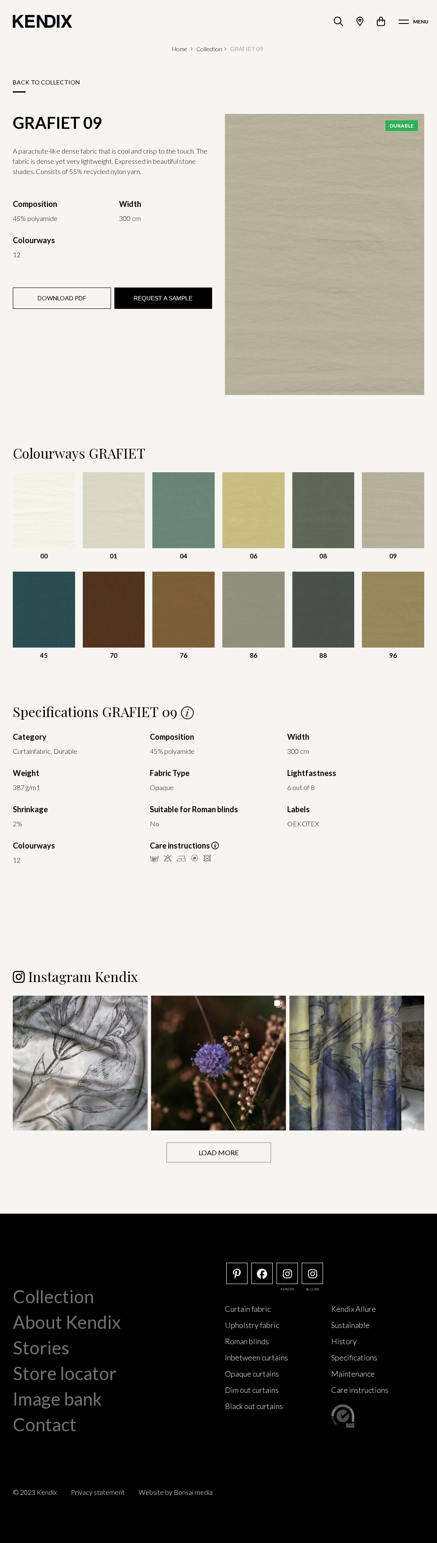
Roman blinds (247, 1341)
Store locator (65, 1373)
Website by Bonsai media (176, 1492)
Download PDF (62, 298)
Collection (209, 48)
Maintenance (353, 1373)
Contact (44, 1424)
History (344, 1341)
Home (179, 48)
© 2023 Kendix (35, 1492)
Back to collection (46, 82)
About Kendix (67, 1322)
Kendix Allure (353, 1308)
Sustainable (350, 1325)
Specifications (354, 1357)
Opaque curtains (252, 1373)
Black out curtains (254, 1406)
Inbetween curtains (256, 1357)
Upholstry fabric (252, 1325)
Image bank (57, 1398)
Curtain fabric (248, 1308)
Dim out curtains (252, 1390)
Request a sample (163, 298)
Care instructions (359, 1390)
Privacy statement (98, 1492)
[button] (80, 1063)
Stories (41, 1347)
